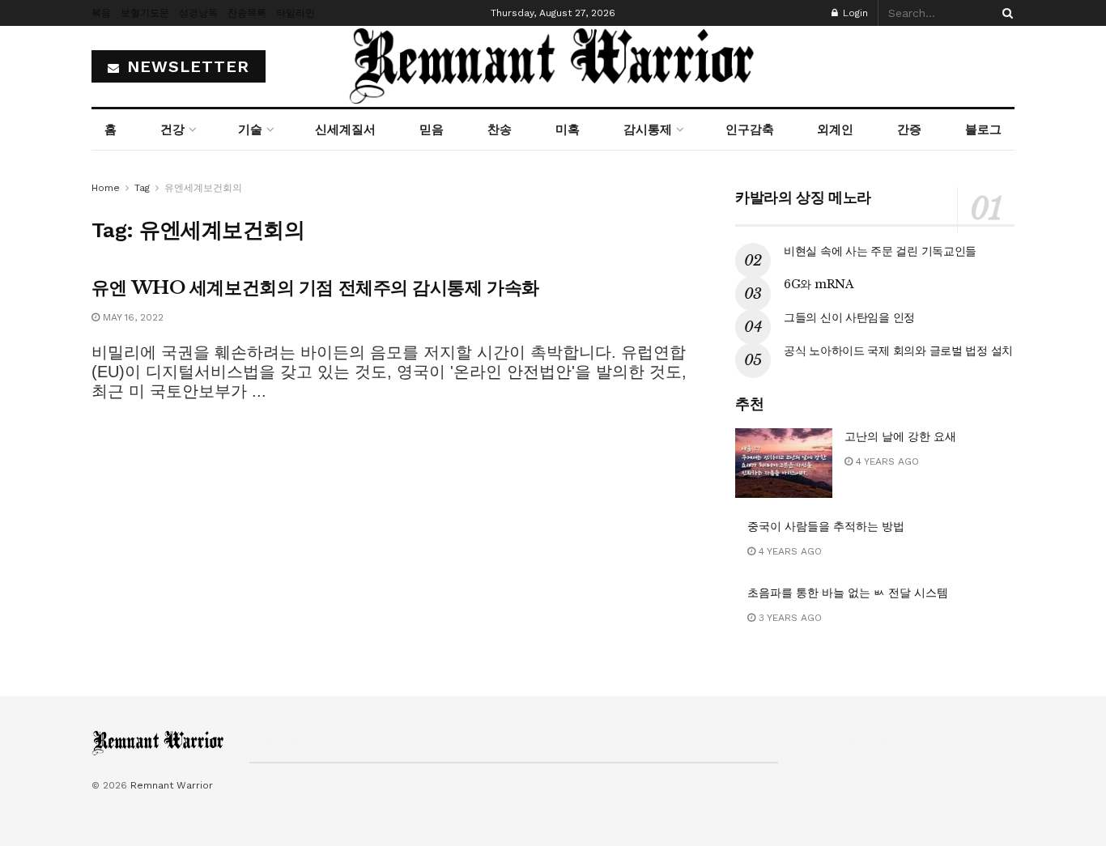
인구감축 (749, 129)
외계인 (835, 129)
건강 (172, 129)
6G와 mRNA (819, 284)
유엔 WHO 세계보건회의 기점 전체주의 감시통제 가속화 (315, 288)
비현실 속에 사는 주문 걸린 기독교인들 (880, 251)
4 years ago (886, 461)
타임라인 (295, 13)
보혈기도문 (145, 13)
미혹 (567, 129)
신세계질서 (345, 129)
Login (854, 13)
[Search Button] (1004, 13)
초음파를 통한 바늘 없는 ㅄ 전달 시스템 (847, 592)
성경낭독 (198, 13)
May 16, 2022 (132, 317)
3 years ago (788, 617)
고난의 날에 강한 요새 (900, 436)
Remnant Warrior (171, 785)
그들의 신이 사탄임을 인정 (849, 317)
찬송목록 (247, 13)
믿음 (431, 129)
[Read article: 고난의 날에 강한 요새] (783, 463)
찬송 (499, 129)
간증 (909, 129)
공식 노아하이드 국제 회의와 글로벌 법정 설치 (898, 350)
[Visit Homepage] (553, 66)
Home (105, 187)
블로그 (983, 129)
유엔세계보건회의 (203, 187)
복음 (101, 13)
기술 (250, 129)
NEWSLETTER (185, 66)
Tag (142, 187)
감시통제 (647, 129)
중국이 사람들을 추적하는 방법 (825, 526)
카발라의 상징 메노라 (803, 197)
